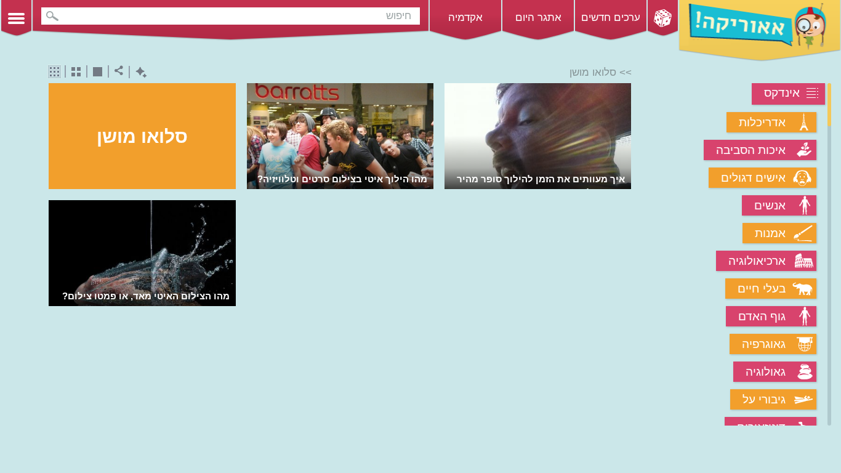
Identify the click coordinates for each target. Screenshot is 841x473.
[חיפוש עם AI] (138, 72)
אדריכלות (762, 122)
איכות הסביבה (751, 150)
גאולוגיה (766, 371)
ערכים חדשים (610, 17)
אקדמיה (465, 17)
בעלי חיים (762, 288)
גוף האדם (762, 316)
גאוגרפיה (764, 344)
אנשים (770, 205)
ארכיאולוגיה (757, 260)
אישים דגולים (753, 177)
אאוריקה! (759, 31)
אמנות (770, 233)
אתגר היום (538, 17)
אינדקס (782, 92)
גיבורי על (764, 399)
